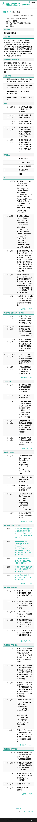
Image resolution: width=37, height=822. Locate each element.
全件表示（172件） (26, 745)
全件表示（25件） (27, 309)
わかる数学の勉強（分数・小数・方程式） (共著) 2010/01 (23, 577)
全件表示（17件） (27, 641)
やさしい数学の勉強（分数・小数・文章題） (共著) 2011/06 (23, 569)
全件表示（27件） (27, 377)
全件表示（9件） (27, 448)
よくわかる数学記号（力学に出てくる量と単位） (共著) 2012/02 (23, 560)
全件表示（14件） (27, 521)
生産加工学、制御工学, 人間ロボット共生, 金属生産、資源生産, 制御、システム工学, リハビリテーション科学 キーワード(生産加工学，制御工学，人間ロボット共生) (18, 67)
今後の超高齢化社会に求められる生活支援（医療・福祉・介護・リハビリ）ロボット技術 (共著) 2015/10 (23, 533)
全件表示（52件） (27, 583)
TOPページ (7, 12)
